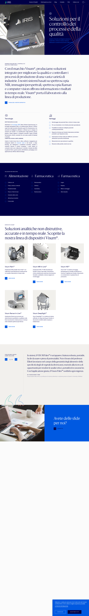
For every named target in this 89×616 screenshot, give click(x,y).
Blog (56, 2)
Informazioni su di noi (46, 2)
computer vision (20, 143)
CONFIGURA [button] (60, 611)
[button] (6, 359)
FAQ (69, 2)
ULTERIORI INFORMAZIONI (61, 606)
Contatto (62, 2)
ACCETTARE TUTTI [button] (74, 611)
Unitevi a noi (76, 2)
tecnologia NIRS (16, 124)
